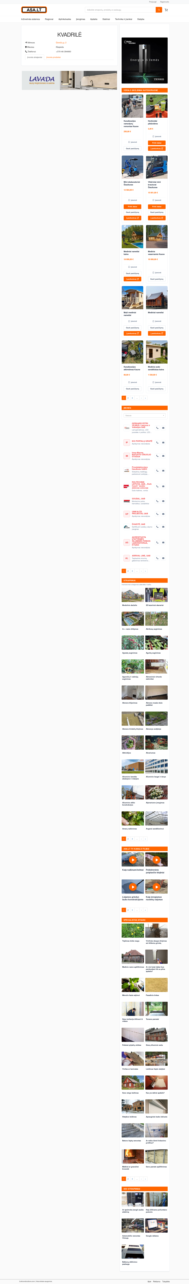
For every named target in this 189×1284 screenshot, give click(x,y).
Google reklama (152, 1236)
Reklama (156, 1281)
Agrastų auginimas (129, 653)
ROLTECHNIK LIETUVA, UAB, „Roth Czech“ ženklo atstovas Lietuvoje (142, 485)
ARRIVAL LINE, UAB (141, 555)
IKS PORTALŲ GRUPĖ (142, 441)
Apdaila (93, 19)
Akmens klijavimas (129, 703)
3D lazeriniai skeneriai (155, 605)
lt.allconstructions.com (27, 1281)
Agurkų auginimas (153, 653)
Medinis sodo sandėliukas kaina (156, 368)
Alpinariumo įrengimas (155, 802)
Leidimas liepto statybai (155, 1069)
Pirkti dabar (156, 143)
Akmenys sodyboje (153, 729)
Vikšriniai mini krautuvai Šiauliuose (154, 184)
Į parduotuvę (156, 148)
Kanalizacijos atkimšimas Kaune (132, 368)
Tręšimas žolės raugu (130, 941)
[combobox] (145, 415)
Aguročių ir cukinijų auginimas (130, 677)
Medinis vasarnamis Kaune (156, 253)
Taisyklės (166, 1281)
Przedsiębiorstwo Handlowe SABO (140, 468)
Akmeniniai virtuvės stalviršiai (154, 677)
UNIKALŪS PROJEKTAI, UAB (140, 512)
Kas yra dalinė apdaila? (155, 1093)
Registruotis (164, 2)
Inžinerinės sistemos (30, 19)
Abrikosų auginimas (154, 629)
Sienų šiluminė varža (154, 1045)
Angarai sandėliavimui (155, 828)
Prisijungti (152, 2)
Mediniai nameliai (156, 312)
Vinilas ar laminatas (130, 1069)
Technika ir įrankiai (123, 19)
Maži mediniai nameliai (130, 314)
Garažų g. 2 (61, 42)
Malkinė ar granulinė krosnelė (130, 1167)
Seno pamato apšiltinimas (156, 1166)
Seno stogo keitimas (130, 1093)
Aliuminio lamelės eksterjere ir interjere (130, 777)
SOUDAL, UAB (138, 498)
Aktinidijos (126, 753)
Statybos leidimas (129, 1116)
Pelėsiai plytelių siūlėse (131, 1045)
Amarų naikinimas (129, 828)
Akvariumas (150, 753)
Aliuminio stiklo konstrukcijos (128, 803)
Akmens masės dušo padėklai (154, 704)
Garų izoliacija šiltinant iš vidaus (132, 1020)
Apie (149, 1281)
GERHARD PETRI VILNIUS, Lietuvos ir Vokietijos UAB (141, 425)
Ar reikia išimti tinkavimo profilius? (156, 1141)
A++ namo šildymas (130, 629)
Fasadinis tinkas (152, 995)
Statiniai (106, 19)
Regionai (49, 19)
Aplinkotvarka (64, 19)
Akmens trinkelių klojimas (132, 729)
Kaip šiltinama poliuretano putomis (156, 1210)
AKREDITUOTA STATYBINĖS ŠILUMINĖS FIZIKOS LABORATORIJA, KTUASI (141, 541)
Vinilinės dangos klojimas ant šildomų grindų (156, 942)
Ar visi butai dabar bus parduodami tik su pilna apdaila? (155, 969)
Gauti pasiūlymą (132, 148)
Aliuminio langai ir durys (156, 776)
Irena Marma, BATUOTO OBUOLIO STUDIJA (141, 454)
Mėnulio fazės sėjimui (131, 995)
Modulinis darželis (129, 605)
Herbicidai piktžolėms (153, 122)
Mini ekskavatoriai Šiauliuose (132, 183)
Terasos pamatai (152, 1019)
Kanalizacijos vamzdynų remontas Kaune (131, 123)
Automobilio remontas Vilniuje (131, 1237)
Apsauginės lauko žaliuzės (156, 1116)
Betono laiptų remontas (131, 1140)
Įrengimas (80, 19)
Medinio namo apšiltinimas (133, 967)
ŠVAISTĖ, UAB (138, 524)
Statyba (140, 19)
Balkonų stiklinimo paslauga (129, 1263)
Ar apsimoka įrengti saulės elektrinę (133, 1210)
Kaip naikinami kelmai (132, 870)
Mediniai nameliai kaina (131, 253)
